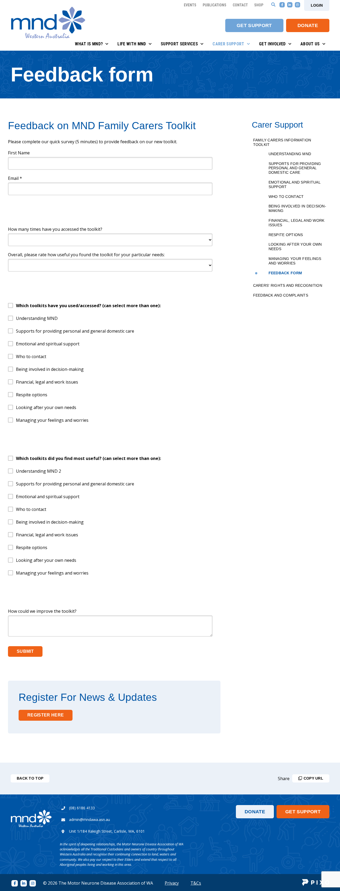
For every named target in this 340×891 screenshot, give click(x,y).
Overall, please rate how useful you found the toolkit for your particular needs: (86, 255)
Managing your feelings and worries (52, 420)
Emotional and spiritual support (47, 344)
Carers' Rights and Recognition (287, 285)
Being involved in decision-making (50, 369)
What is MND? (89, 43)
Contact (240, 5)
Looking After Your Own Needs (295, 246)
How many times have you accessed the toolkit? (55, 229)
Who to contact (31, 356)
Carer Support (228, 43)
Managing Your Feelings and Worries (295, 261)
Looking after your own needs (46, 407)
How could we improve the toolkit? (42, 611)
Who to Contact (286, 196)
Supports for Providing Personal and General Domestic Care (295, 168)
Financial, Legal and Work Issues (297, 222)
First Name (19, 153)
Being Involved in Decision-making (297, 208)
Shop (258, 5)
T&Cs (195, 883)
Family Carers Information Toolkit (282, 142)
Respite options (31, 395)
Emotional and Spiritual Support (294, 184)
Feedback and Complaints (280, 295)
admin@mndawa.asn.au (89, 819)
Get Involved (272, 43)
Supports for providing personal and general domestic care (75, 331)
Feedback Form (285, 273)
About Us (310, 43)
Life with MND (131, 43)
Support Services (179, 43)
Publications (214, 5)
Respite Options (286, 235)
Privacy (172, 883)
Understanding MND (290, 154)
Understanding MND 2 (38, 471)
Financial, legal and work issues (47, 382)
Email (15, 178)
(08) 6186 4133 (82, 807)
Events (190, 5)
